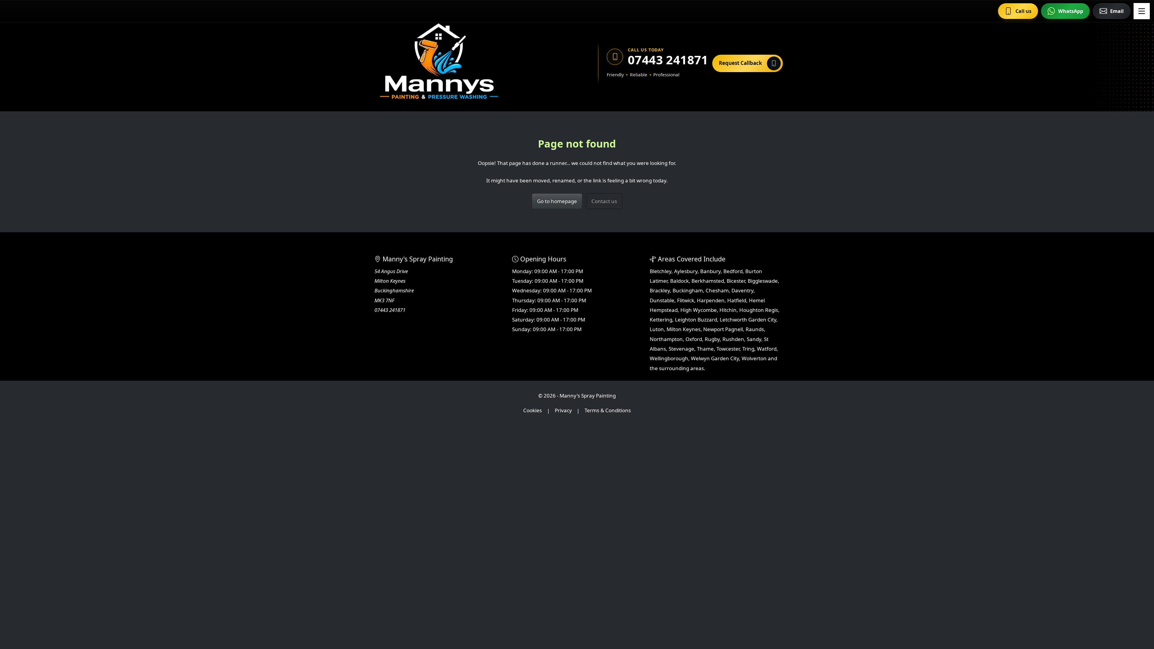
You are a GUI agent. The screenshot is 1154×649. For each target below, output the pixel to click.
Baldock (679, 280)
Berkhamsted (707, 280)
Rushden (733, 339)
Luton (657, 329)
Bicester (736, 280)
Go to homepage (557, 201)
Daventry (742, 290)
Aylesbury (686, 271)
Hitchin (728, 309)
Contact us (604, 201)
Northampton (666, 339)
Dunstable (662, 300)
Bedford (733, 271)
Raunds (755, 329)
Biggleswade (763, 280)
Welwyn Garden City (715, 358)
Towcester (728, 348)
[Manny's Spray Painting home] (467, 63)
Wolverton (754, 358)
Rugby (712, 339)
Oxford (693, 339)
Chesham (717, 290)
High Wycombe (698, 309)
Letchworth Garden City (748, 319)
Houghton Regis (758, 309)
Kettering (661, 319)
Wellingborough (669, 358)
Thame (705, 348)
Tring (748, 348)
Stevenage (681, 348)
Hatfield (736, 300)
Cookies (532, 410)
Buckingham (688, 290)
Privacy (563, 410)
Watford (767, 348)
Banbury (710, 271)
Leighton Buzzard (696, 319)
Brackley (660, 290)
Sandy (754, 339)
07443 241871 (666, 59)
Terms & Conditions (608, 410)
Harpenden (711, 300)
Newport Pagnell (723, 329)
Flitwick (685, 300)
